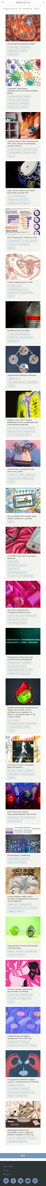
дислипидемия (13, 1092)
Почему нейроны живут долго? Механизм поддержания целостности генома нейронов (22, 899)
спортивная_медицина (16, 382)
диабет (11, 522)
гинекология (13, 292)
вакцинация (31, 616)
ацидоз (16, 720)
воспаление (25, 47)
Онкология (24, 103)
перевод (11, 248)
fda (26, 1045)
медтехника (27, 149)
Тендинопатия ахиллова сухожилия (21, 375)
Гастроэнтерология (29, 241)
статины (20, 1085)
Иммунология (13, 51)
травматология (13, 378)
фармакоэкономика (15, 1045)
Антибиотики (13, 337)
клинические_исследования (18, 1088)
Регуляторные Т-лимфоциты (18, 855)
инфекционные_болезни (17, 623)
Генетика (20, 911)
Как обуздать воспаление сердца (21, 44)
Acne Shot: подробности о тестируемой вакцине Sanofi (19, 611)
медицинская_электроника (18, 200)
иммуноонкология (14, 821)
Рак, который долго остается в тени (22, 237)
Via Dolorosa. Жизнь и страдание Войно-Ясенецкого (20, 766)
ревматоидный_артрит (16, 670)
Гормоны (19, 951)
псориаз (22, 666)
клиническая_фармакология (18, 334)
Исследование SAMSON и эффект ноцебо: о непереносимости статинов (23, 1081)
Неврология (30, 475)
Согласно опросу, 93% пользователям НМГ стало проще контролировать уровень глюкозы (22, 143)
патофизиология (14, 576)
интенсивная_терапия (16, 723)
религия (20, 770)
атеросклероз (13, 47)
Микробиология (26, 337)
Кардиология (13, 54)
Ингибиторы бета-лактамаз (18, 331)
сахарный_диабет (14, 152)
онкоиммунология (14, 96)
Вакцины (27, 96)
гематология (13, 428)
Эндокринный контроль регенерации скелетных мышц (22, 947)
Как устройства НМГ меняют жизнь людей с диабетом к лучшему (21, 517)
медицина (28, 770)
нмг (35, 149)
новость (23, 51)
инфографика (24, 244)
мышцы (11, 951)
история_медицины (27, 774)
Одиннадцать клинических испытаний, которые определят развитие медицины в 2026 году (20, 1132)
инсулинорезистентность (17, 289)
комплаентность (27, 1092)
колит (29, 670)
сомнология (12, 475)
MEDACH (23, 2)
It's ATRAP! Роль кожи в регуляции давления (21, 557)
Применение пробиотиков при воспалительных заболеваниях (20, 658)
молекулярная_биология (17, 572)
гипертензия (13, 561)
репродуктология (14, 285)
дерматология (13, 569)
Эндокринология (30, 152)
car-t (10, 435)
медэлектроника (14, 149)
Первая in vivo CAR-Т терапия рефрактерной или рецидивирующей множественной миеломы (22, 422)
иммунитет (25, 858)
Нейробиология (25, 904)
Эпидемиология (14, 241)
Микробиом (26, 663)
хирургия (11, 777)
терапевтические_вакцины (18, 100)
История (11, 770)
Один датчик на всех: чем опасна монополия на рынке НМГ (21, 192)
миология (11, 955)
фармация (25, 1042)
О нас (6, 1170)
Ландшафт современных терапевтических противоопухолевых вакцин (22, 90)
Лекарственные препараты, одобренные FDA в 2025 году (19, 1037)
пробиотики (12, 673)
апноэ (21, 475)
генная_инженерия (27, 428)
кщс (9, 720)
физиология (31, 723)
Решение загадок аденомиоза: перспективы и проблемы (20, 990)
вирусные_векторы (15, 431)
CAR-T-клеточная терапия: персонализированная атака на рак (21, 813)
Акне (23, 616)
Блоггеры (8, 1167)
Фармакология (13, 107)
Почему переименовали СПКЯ (19, 282)
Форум (6, 1174)
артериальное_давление (17, 565)
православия (13, 774)
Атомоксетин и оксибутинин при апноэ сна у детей (20, 470)
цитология (32, 908)
